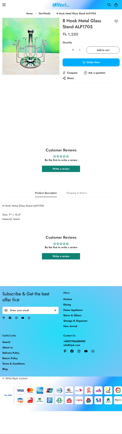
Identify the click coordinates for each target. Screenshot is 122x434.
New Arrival (70, 326)
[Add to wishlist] (116, 21)
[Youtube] (22, 318)
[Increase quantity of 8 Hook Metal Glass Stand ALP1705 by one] (79, 49)
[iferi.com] (61, 4)
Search (6, 342)
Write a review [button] (61, 169)
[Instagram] (16, 318)
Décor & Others (72, 315)
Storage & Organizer (75, 321)
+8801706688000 (74, 341)
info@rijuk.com (71, 345)
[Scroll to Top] (115, 416)
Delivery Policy (10, 353)
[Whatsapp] (29, 318)
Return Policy (10, 358)
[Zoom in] (54, 24)
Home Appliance (73, 310)
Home (29, 13)
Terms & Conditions (13, 363)
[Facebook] (10, 318)
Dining (67, 304)
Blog (5, 369)
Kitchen (67, 299)
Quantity (67, 42)
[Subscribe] (55, 310)
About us (7, 347)
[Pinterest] (3, 318)
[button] (116, 4)
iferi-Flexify (44, 13)
